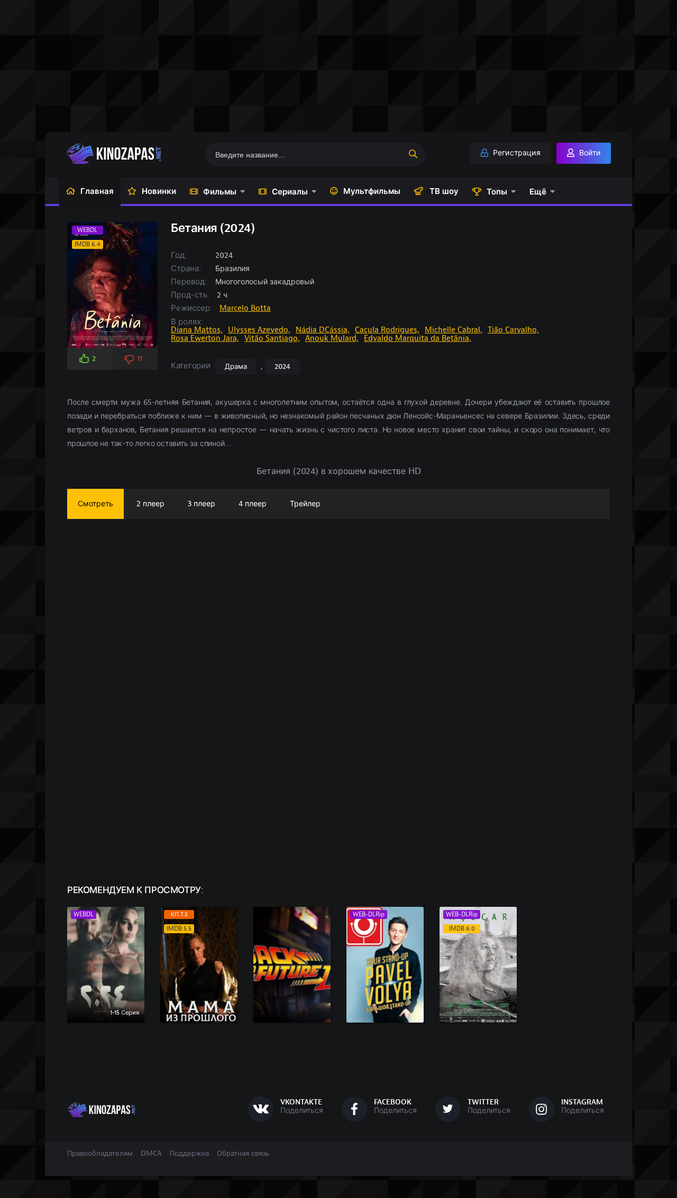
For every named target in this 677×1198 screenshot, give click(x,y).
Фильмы (219, 192)
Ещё (537, 192)
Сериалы (290, 192)
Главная (97, 191)
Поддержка (189, 1153)
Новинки (159, 191)
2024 (282, 367)
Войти (588, 153)
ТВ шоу (444, 191)
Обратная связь (243, 1153)
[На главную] (130, 153)
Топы (497, 192)
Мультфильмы (371, 191)
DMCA (151, 1153)
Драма (236, 367)
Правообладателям (100, 1153)
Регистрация (516, 153)
